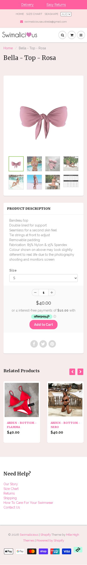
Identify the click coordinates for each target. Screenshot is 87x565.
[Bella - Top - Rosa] (43, 116)
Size (13, 270)
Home (8, 48)
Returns (9, 493)
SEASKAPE (51, 14)
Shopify (45, 534)
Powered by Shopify (50, 540)
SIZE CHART (34, 14)
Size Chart (11, 489)
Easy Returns (56, 5)
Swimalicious (29, 534)
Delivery (27, 5)
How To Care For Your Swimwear (28, 503)
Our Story (10, 484)
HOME (20, 14)
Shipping (10, 498)
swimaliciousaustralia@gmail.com (45, 21)
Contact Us (11, 507)
